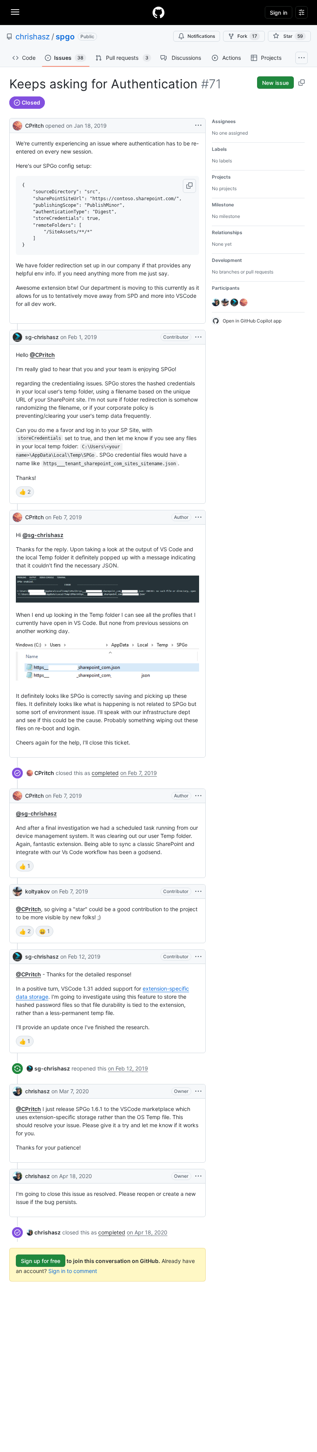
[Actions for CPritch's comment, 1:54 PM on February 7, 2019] (198, 795)
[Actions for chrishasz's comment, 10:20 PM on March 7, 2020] (198, 1091)
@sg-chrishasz (42, 535)
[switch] (25, 491)
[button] (189, 186)
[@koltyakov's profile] (17, 891)
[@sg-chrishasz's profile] (17, 337)
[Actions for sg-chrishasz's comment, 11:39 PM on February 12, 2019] (198, 956)
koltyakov (37, 891)
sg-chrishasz (42, 337)
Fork (247, 36)
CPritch (34, 125)
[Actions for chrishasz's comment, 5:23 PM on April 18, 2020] (198, 1176)
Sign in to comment (72, 1271)
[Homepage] (158, 12)
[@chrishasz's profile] (17, 1091)
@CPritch (42, 354)
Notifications (201, 36)
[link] (40, 773)
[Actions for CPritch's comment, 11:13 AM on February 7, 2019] (198, 517)
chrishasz (32, 36)
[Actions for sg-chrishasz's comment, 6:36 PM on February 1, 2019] (198, 337)
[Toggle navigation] (15, 12)
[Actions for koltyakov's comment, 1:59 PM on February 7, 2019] (198, 891)
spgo (65, 36)
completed (105, 773)
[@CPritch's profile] (17, 125)
